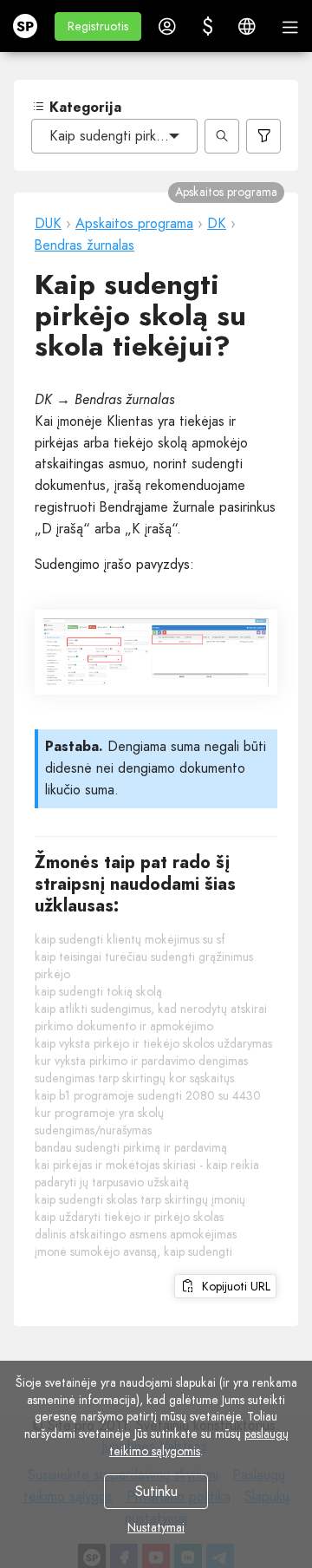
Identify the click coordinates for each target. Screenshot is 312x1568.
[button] (98, 26)
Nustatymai (156, 1527)
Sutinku (156, 1491)
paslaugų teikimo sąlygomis (199, 1442)
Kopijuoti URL (232, 1286)
